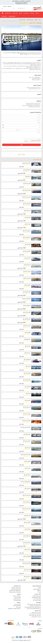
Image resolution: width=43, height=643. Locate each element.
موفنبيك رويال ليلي (17, 600)
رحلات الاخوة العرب (8, 13)
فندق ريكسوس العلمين (37, 596)
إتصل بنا (5, 6)
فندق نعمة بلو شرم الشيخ (36, 597)
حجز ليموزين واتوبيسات (12, 16)
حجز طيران (37, 13)
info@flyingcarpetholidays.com (21, 3)
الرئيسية (39, 587)
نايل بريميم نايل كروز (17, 598)
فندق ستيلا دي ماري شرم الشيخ (15, 592)
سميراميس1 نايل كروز (17, 596)
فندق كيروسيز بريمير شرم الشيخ (35, 605)
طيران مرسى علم (18, 604)
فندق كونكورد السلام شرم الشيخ (15, 590)
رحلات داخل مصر (15, 13)
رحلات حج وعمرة (4, 16)
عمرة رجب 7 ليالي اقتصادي (36, 616)
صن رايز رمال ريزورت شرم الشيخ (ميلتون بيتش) (33, 607)
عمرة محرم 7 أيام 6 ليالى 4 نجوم (35, 613)
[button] (4, 38)
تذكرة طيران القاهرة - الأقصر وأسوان (14, 608)
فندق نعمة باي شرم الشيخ (16, 589)
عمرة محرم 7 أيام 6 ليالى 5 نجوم (35, 615)
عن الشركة (9, 6)
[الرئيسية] (2, 13)
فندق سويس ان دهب (37, 598)
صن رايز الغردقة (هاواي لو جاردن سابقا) (34, 608)
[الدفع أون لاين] (9, 623)
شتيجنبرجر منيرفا (18, 597)
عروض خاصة (32, 13)
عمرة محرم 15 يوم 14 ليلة (36, 612)
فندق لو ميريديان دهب (37, 600)
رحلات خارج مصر (26, 13)
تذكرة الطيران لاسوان (17, 605)
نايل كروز (20, 13)
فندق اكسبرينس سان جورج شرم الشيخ (34, 604)
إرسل (21, 145)
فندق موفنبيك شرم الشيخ (16, 587)
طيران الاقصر (18, 607)
